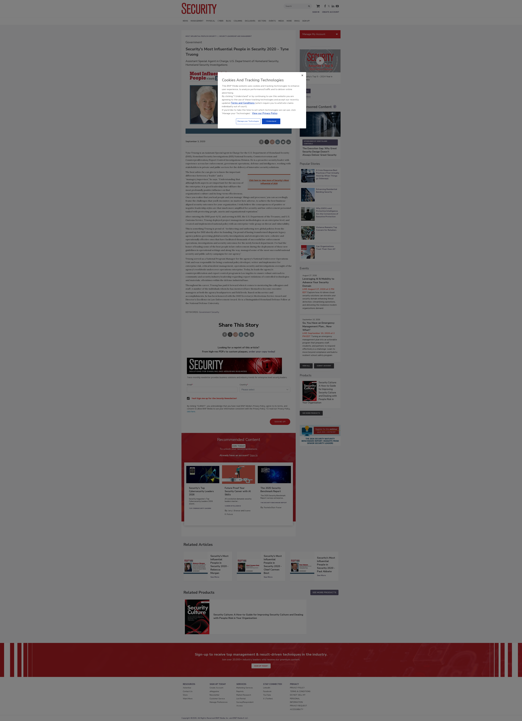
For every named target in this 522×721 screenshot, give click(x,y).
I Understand (271, 121)
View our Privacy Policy (264, 113)
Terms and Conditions (243, 103)
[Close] (302, 75)
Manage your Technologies (248, 121)
